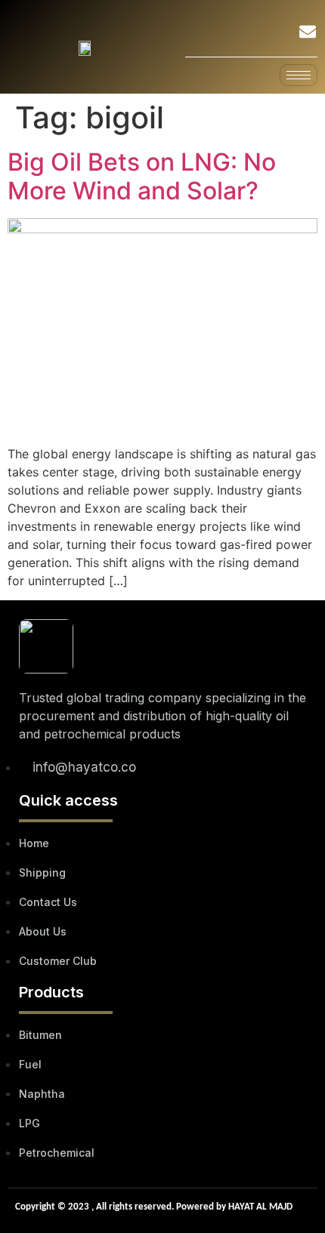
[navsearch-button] (267, 34)
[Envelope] (307, 32)
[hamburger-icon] (298, 75)
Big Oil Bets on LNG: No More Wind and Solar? (142, 176)
